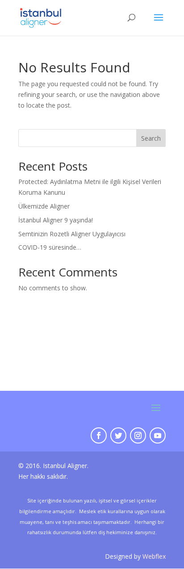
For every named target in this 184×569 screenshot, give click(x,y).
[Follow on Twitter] (118, 435)
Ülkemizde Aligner (44, 206)
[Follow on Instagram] (138, 435)
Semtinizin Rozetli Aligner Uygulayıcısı (71, 234)
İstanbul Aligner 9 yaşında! (55, 220)
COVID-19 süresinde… (49, 247)
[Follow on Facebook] (99, 435)
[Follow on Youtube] (158, 435)
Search (151, 138)
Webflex (154, 556)
